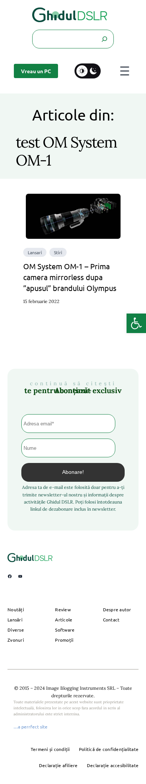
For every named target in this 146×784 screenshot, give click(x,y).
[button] (136, 323)
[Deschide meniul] (124, 70)
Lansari (35, 252)
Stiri (58, 252)
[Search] (104, 39)
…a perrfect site (30, 727)
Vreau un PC (36, 71)
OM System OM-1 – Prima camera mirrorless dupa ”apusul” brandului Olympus (69, 276)
